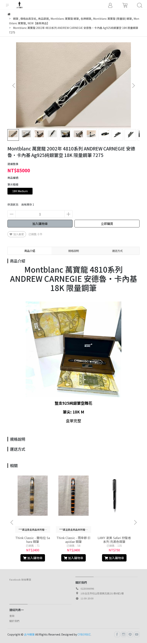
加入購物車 (40, 223)
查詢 (11, 616)
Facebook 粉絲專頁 (20, 579)
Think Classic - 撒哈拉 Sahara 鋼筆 (32, 539)
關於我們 (14, 621)
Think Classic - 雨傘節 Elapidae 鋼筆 (73, 539)
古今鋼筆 (29, 634)
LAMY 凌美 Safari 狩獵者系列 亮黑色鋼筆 (114, 539)
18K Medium (20, 191)
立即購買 (107, 223)
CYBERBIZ (84, 634)
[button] (133, 85)
